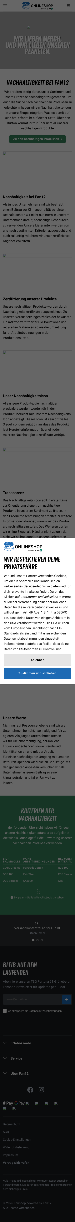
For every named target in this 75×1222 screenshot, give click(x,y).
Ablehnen (38, 660)
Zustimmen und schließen (37, 673)
